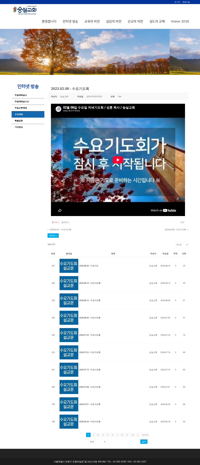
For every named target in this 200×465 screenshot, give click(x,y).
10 (132, 434)
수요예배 (19, 114)
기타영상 (19, 127)
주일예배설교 (21, 95)
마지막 (145, 434)
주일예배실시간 (22, 101)
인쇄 (182, 222)
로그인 (177, 2)
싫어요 (65, 222)
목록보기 (53, 235)
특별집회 (19, 120)
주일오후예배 (21, 108)
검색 (144, 441)
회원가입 (186, 2)
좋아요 (55, 222)
